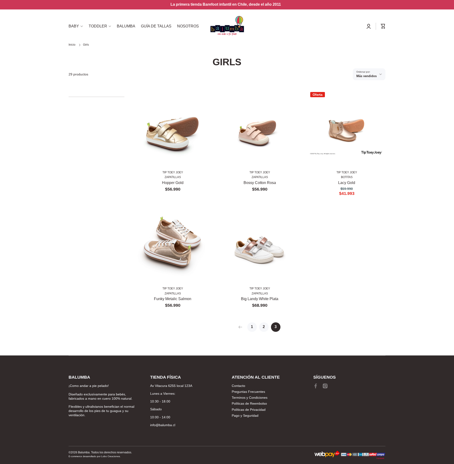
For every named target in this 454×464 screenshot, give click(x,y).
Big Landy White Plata (259, 299)
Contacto (238, 386)
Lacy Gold (346, 183)
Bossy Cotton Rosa (260, 183)
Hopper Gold (172, 183)
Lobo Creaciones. (111, 456)
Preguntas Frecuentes (248, 392)
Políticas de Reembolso (249, 403)
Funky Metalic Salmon (172, 299)
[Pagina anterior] (241, 327)
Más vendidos (366, 76)
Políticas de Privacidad (249, 409)
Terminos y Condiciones (249, 397)
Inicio (72, 44)
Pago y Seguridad (245, 415)
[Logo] (227, 26)
